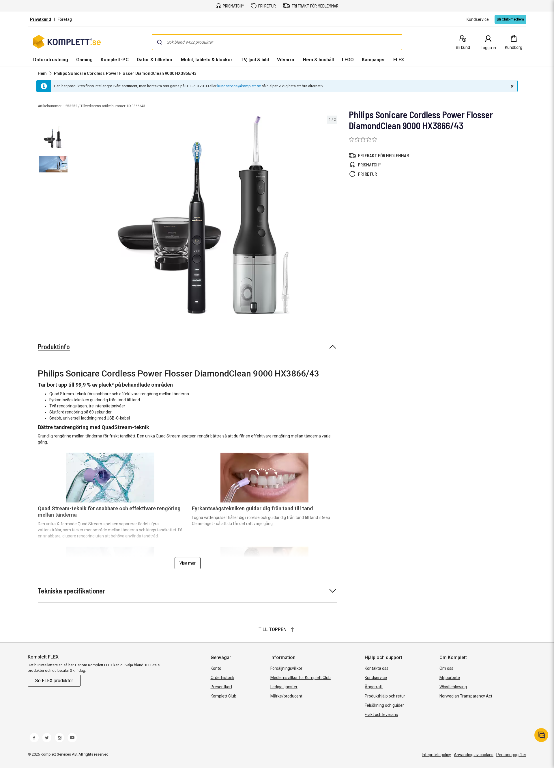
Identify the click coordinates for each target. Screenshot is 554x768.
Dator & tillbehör (155, 59)
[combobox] (277, 42)
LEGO (348, 59)
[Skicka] (159, 42)
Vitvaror (286, 59)
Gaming (84, 59)
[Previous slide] (75, 216)
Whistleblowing (453, 686)
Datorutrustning (50, 59)
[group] (203, 215)
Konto (216, 668)
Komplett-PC (115, 59)
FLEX (398, 59)
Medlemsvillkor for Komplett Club (300, 677)
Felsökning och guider (384, 705)
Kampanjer (373, 59)
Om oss (446, 668)
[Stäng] (511, 86)
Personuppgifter (511, 754)
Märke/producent (286, 696)
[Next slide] (332, 216)
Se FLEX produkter (54, 680)
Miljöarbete (449, 677)
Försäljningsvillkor (286, 668)
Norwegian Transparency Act (465, 696)
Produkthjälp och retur (385, 696)
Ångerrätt (374, 686)
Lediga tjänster (283, 686)
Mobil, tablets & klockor (207, 59)
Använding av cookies (473, 754)
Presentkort (221, 686)
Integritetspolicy (436, 754)
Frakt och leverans (381, 714)
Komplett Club (223, 696)
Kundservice (376, 677)
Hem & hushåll (318, 59)
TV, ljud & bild (255, 59)
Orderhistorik (222, 677)
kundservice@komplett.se (239, 86)
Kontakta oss (376, 668)
